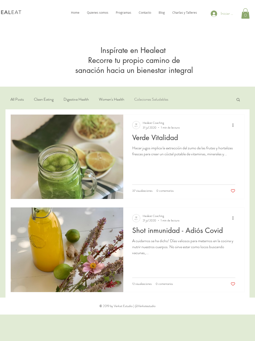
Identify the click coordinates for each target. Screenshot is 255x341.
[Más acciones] (235, 125)
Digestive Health (76, 99)
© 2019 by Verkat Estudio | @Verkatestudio (127, 306)
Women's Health (111, 99)
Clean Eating (44, 99)
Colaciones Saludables (151, 99)
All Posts (17, 99)
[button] (245, 13)
